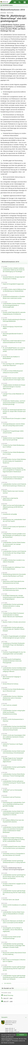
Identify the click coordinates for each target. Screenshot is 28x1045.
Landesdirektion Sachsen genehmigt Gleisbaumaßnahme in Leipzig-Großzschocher (13, 606)
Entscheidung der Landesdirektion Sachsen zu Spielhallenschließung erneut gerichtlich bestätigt (14, 804)
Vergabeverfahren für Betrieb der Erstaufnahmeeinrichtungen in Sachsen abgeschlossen (14, 386)
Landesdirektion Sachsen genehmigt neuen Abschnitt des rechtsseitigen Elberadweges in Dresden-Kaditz (14, 945)
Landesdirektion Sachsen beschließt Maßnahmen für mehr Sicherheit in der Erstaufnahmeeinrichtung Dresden (14, 728)
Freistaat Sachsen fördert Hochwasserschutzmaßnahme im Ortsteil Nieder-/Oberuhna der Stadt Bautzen (13, 615)
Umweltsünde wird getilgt (10, 514)
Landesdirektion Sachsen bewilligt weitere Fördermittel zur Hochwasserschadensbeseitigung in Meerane (14, 669)
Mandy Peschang (8, 995)
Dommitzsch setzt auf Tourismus (12, 797)
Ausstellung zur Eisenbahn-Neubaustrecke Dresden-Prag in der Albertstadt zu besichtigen (14, 645)
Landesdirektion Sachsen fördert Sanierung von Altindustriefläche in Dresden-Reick (14, 913)
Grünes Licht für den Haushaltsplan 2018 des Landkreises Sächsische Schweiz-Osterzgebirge (14, 737)
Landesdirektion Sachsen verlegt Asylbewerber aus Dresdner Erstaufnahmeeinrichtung (14, 712)
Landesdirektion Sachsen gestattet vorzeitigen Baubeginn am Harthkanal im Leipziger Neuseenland (14, 535)
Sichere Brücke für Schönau (10, 684)
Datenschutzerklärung (7, 1038)
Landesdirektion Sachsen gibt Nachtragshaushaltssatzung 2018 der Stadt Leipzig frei (14, 892)
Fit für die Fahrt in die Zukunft (11, 899)
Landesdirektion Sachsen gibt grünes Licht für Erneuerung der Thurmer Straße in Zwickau (14, 783)
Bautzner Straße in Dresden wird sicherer (14, 622)
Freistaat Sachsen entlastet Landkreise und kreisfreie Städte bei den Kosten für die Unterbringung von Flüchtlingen (13, 269)
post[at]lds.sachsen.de (14, 1031)
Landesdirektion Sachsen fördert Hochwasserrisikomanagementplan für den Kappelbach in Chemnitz (13, 813)
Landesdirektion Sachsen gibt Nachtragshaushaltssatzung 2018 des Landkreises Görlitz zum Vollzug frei (14, 977)
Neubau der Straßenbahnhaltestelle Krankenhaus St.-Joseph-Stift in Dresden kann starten (14, 411)
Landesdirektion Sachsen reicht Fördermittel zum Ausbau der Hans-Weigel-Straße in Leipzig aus (14, 553)
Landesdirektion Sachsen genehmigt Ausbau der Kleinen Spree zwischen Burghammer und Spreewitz (14, 876)
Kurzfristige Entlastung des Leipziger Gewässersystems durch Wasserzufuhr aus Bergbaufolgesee (13, 597)
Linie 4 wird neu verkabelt (10, 705)
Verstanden (21, 1034)
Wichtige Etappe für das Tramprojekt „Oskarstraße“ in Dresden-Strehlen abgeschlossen (13, 760)
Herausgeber (4, 1017)
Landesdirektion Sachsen (7, 5)
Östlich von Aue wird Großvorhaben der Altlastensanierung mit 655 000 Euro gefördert (13, 507)
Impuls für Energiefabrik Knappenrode (13, 284)
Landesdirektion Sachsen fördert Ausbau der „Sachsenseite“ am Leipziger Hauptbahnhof (14, 544)
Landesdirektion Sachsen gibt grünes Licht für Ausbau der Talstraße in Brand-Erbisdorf (14, 629)
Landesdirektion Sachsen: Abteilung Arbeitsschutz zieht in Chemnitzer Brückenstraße (13, 698)
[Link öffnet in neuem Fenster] (4, 2)
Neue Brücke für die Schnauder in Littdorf (14, 418)
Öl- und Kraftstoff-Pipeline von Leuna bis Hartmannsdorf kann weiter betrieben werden (14, 349)
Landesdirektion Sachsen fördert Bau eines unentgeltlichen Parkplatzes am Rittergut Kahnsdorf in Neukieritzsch (14, 470)
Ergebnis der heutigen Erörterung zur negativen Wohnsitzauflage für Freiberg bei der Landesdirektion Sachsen (13, 839)
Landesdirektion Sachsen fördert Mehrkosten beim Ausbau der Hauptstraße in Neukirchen (14, 461)
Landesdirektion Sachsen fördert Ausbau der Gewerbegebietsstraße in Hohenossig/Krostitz (14, 305)
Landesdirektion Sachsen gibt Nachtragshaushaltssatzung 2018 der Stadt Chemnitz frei (14, 968)
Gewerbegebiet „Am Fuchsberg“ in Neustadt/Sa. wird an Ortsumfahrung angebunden (13, 929)
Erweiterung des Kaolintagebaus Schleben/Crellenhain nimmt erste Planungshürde (12, 661)
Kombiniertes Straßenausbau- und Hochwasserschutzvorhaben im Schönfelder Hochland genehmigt (14, 402)
